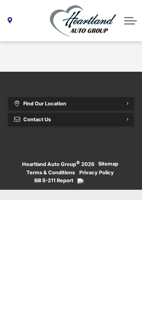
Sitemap (108, 164)
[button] (130, 20)
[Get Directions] (10, 20)
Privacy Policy (96, 172)
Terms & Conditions (50, 172)
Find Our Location (44, 104)
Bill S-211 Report (53, 180)
